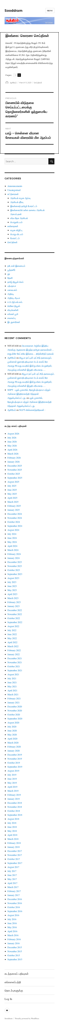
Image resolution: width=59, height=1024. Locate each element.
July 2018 (11, 822)
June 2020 (12, 730)
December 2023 (14, 561)
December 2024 (14, 513)
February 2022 (14, 650)
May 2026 (12, 445)
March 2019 (12, 790)
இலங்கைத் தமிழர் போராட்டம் (23, 206)
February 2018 (14, 842)
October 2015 (13, 955)
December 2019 (14, 754)
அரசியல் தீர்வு (16, 202)
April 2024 (12, 545)
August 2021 (13, 674)
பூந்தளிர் (11, 269)
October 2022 (13, 618)
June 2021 (12, 682)
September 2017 (14, 862)
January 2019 (13, 798)
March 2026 (12, 453)
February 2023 (14, 602)
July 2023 (11, 582)
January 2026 (13, 461)
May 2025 (12, 493)
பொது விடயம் (16, 234)
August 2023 (13, 578)
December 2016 (14, 899)
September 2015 (14, 959)
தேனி (10, 277)
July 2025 (11, 485)
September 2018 (14, 814)
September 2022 (14, 622)
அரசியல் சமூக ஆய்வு (20, 198)
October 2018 (13, 810)
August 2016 (13, 915)
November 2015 (14, 951)
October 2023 (13, 569)
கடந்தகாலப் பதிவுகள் (16, 973)
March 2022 (12, 646)
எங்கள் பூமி (12, 313)
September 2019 (14, 766)
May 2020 (12, 734)
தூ (8, 273)
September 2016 (14, 911)
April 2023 (12, 594)
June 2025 (12, 489)
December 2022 (14, 610)
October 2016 (13, 907)
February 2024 (14, 553)
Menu (50, 10)
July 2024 (11, 533)
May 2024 (12, 541)
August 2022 (13, 626)
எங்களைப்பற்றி (13, 982)
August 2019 (13, 770)
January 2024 (13, 557)
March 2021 (12, 694)
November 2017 (14, 854)
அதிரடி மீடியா (13, 297)
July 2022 (11, 630)
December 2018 (14, 802)
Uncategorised (13, 189)
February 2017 (14, 891)
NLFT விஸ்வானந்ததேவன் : (32, 409)
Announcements (14, 185)
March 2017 (12, 887)
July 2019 (11, 774)
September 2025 (14, 477)
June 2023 (12, 586)
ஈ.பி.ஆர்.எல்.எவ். (15, 301)
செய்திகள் (38, 82)
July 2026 (11, 437)
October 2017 (13, 858)
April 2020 (12, 738)
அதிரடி (10, 293)
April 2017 (12, 883)
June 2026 (12, 441)
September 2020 (14, 718)
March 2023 (12, 598)
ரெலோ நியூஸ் (13, 305)
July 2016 (11, 919)
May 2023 (12, 590)
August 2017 (13, 866)
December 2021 (14, 658)
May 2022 (12, 638)
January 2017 (13, 895)
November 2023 (14, 565)
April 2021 (12, 690)
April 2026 (12, 449)
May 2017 (12, 879)
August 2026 (13, 433)
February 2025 (14, 505)
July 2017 (11, 870)
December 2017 (14, 850)
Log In (8, 999)
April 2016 (12, 931)
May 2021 (12, 686)
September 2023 (14, 573)
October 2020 (13, 714)
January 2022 (13, 654)
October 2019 (13, 762)
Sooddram (13, 11)
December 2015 (14, 947)
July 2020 (11, 726)
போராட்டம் (15, 238)
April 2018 (12, 834)
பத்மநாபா (11, 285)
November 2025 (14, 469)
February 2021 (14, 698)
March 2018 (12, 838)
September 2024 (14, 525)
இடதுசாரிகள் (13, 322)
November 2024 (14, 517)
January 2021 (13, 702)
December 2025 (14, 465)
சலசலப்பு (11, 317)
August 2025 (13, 481)
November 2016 (14, 903)
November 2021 (14, 662)
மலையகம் (12, 289)
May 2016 (12, 927)
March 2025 (12, 501)
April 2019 (12, 786)
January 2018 (13, 846)
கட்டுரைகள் (13, 194)
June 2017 (12, 875)
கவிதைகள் (12, 226)
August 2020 (13, 722)
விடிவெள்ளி (12, 309)
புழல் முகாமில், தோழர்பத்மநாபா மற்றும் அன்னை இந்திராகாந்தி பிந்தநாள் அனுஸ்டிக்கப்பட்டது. (29, 401)
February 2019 (14, 794)
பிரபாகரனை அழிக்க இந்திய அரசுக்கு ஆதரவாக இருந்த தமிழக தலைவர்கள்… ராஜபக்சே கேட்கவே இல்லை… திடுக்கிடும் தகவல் (30, 349)
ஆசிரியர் (13, 82)
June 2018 (12, 826)
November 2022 (14, 614)
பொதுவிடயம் (16, 222)
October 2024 (13, 521)
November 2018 (14, 806)
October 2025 (13, 473)
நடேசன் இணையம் (16, 265)
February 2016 (14, 939)
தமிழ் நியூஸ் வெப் (15, 281)
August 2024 (13, 529)
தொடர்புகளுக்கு (14, 990)
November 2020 (14, 710)
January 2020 (13, 750)
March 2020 (12, 742)
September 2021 (14, 670)
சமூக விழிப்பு (16, 230)
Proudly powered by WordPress (27, 1018)
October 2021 (13, 666)
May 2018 (12, 830)
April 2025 (12, 497)
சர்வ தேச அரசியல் (19, 218)
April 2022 (12, 642)
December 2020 (14, 706)
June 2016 (12, 923)
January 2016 (13, 943)
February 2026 (14, 457)
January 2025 (13, 509)
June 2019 (12, 778)
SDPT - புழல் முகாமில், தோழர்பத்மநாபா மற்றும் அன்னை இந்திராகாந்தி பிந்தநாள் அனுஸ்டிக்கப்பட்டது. (28, 393)
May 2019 (12, 782)
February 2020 (14, 746)
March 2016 (12, 935)
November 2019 (14, 758)
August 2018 (13, 818)
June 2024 (12, 537)
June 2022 (12, 634)
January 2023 (13, 606)
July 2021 (11, 678)
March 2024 (12, 549)
